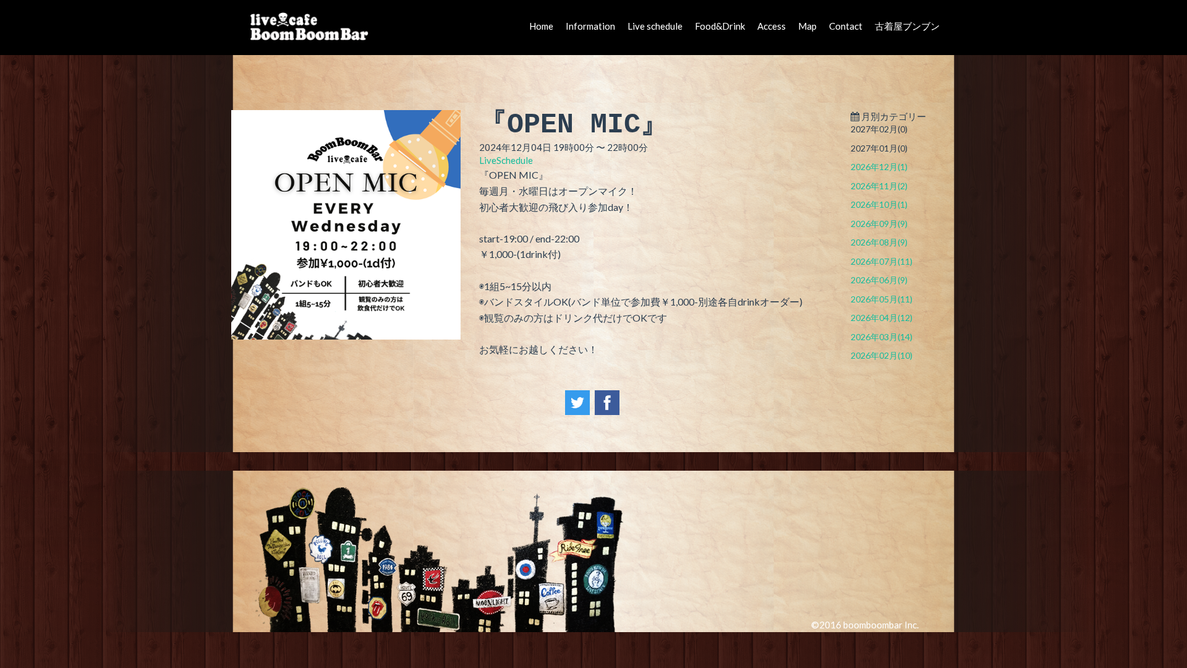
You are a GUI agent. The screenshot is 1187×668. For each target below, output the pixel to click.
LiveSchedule (506, 160)
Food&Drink (720, 26)
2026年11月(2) (879, 186)
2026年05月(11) (882, 299)
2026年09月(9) (879, 223)
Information (590, 26)
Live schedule (655, 26)
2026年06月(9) (879, 280)
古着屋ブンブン (907, 26)
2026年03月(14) (882, 337)
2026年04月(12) (882, 317)
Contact (845, 26)
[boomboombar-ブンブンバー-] (312, 26)
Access (771, 26)
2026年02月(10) (882, 355)
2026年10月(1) (879, 204)
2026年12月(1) (879, 166)
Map (807, 26)
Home (541, 26)
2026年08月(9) (879, 242)
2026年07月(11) (882, 261)
